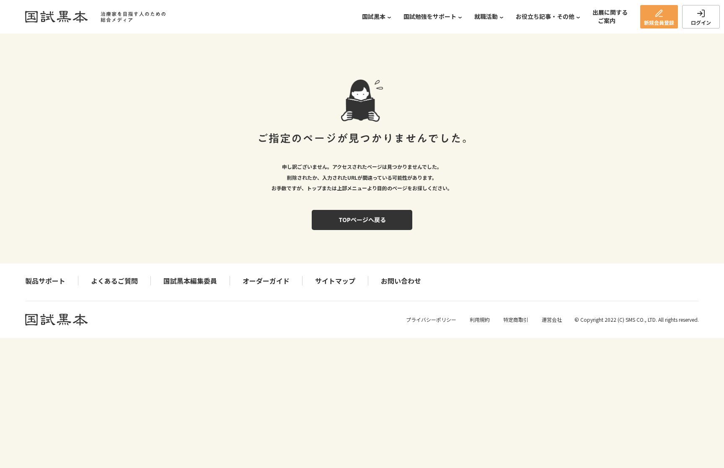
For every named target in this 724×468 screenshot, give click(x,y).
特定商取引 (515, 319)
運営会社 (552, 319)
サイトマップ (335, 280)
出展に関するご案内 (610, 16)
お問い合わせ (401, 280)
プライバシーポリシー (431, 319)
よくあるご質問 (114, 280)
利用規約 (480, 319)
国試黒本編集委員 (190, 280)
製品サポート (45, 280)
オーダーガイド (266, 280)
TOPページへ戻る (362, 219)
